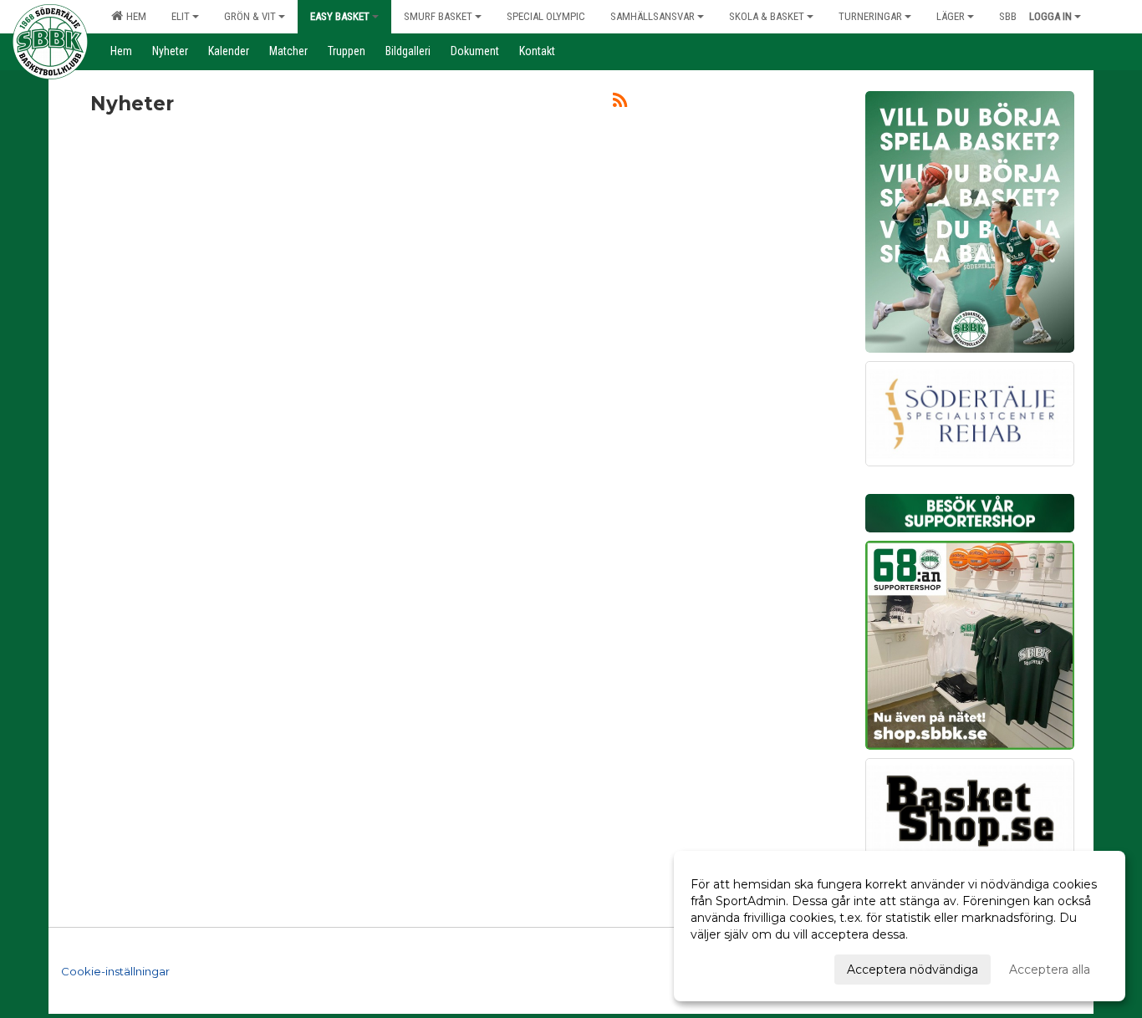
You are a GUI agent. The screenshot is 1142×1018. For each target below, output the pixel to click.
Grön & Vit (250, 16)
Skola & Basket (766, 16)
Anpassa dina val (738, 967)
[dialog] (899, 926)
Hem (133, 16)
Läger (950, 16)
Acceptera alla (1049, 969)
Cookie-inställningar (115, 971)
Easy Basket (340, 16)
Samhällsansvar (652, 16)
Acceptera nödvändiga (912, 969)
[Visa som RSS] (620, 102)
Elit (180, 16)
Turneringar (870, 16)
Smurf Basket (438, 16)
